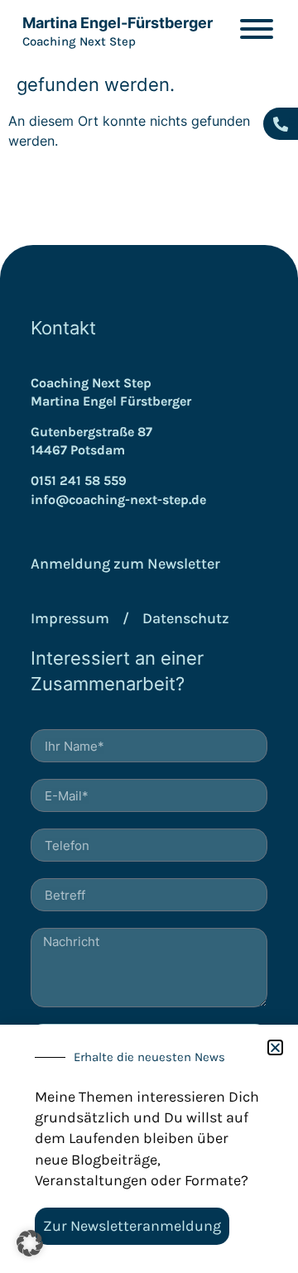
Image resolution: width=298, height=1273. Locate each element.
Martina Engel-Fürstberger (117, 22)
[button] (30, 1243)
